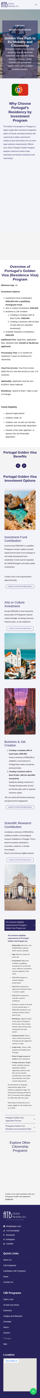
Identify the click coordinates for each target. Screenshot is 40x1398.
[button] (36, 5)
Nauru (6, 1327)
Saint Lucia (8, 1299)
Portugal (7, 1338)
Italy (5, 1344)
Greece (6, 1333)
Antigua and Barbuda (12, 1316)
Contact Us (8, 1282)
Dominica (7, 1310)
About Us (7, 1260)
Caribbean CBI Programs (14, 1271)
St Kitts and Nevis (11, 1305)
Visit (5, 1175)
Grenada (7, 1322)
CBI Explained (9, 1265)
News (5, 1277)
